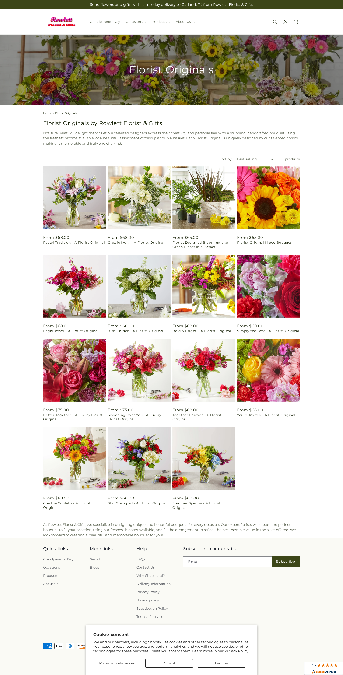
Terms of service (149, 617)
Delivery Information (153, 584)
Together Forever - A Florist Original (196, 417)
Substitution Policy (152, 608)
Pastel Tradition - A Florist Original (74, 242)
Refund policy (147, 600)
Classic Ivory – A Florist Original (136, 242)
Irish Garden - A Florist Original (135, 331)
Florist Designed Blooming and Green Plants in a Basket (200, 244)
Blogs (94, 567)
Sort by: (226, 159)
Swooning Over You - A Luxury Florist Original (134, 417)
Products (50, 575)
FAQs (140, 559)
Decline (221, 663)
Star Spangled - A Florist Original (137, 503)
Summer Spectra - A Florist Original (196, 505)
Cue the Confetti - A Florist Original (67, 505)
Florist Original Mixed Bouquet (264, 242)
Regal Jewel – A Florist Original (70, 331)
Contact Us (145, 567)
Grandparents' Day (58, 559)
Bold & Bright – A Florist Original (201, 331)
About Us (50, 584)
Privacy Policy (236, 651)
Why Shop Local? (150, 575)
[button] (136, 22)
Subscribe (285, 561)
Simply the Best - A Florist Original (268, 331)
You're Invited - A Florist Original (266, 415)
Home (47, 113)
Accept (169, 663)
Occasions (51, 567)
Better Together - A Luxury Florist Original (73, 417)
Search (95, 559)
